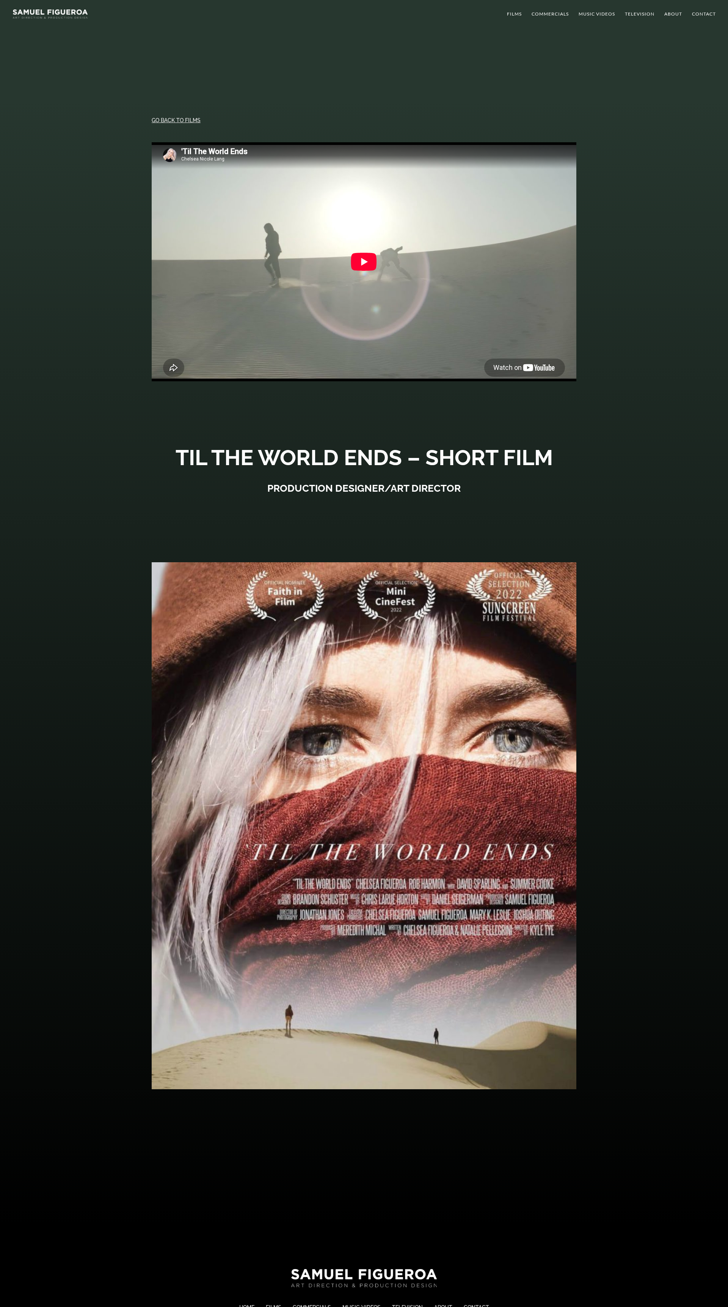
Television (639, 14)
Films (514, 14)
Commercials (550, 14)
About (673, 14)
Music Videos (597, 14)
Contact (704, 14)
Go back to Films (176, 120)
